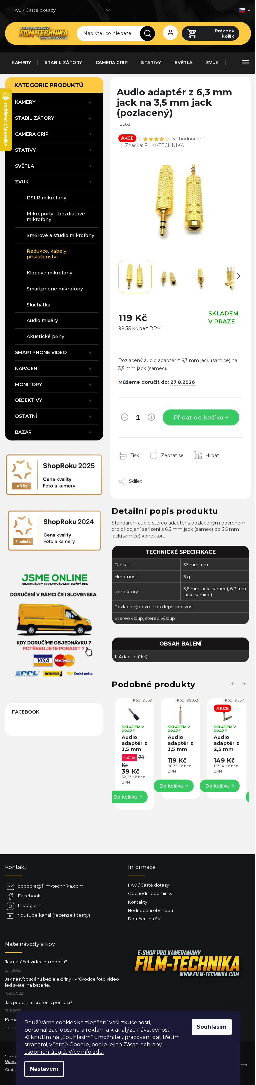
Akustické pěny (45, 336)
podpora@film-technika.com (51, 886)
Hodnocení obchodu (150, 910)
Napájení (27, 368)
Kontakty (137, 902)
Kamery (25, 102)
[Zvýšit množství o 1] (151, 418)
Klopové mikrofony (49, 273)
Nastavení (44, 1069)
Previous (234, 684)
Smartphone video (41, 352)
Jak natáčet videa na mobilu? (36, 961)
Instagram (30, 905)
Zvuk (22, 182)
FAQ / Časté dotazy (34, 10)
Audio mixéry (42, 320)
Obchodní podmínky (150, 893)
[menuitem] (21, 63)
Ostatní (26, 416)
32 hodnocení (188, 139)
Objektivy (28, 400)
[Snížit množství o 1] (124, 418)
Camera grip (32, 134)
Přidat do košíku (199, 417)
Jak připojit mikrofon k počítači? (38, 1002)
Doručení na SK (144, 918)
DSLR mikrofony (46, 198)
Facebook (29, 895)
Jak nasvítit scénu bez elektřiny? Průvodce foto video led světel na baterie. (62, 982)
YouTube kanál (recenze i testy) (54, 915)
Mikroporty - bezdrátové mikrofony (56, 216)
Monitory (28, 384)
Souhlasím (212, 1027)
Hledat (150, 33)
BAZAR (23, 432)
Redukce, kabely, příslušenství (47, 254)
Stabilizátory (34, 118)
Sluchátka (38, 305)
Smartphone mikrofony (55, 289)
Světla (24, 166)
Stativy (25, 150)
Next (245, 684)
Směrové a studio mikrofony (60, 235)
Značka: (154, 145)
